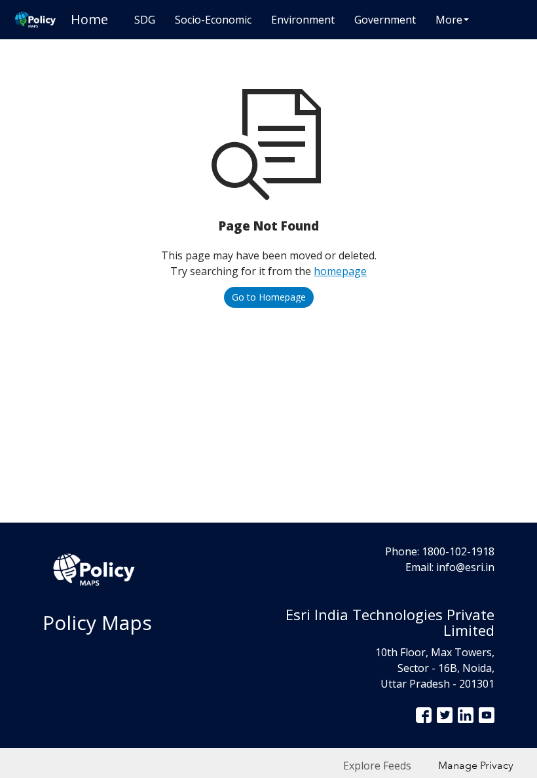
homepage (340, 271)
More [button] (448, 19)
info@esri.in (465, 567)
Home (89, 19)
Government (385, 19)
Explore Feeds (377, 765)
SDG (144, 19)
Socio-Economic (213, 19)
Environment (303, 19)
